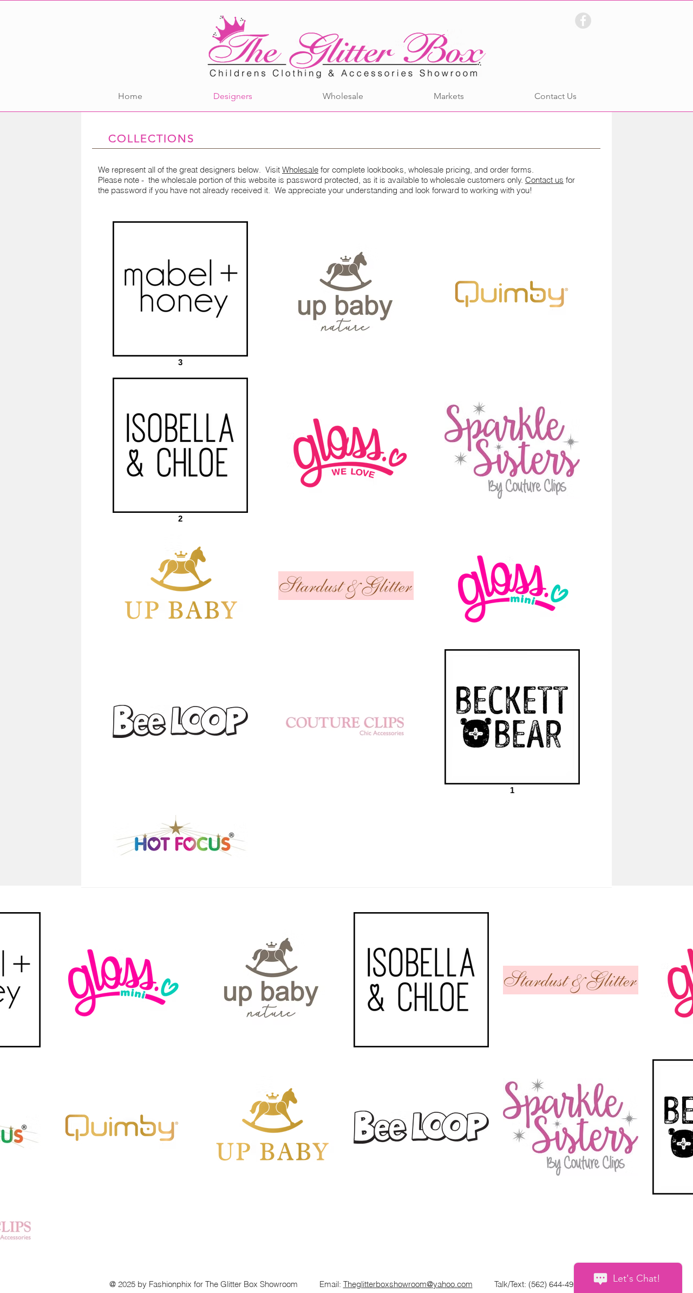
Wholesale (300, 169)
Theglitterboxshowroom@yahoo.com (408, 1284)
